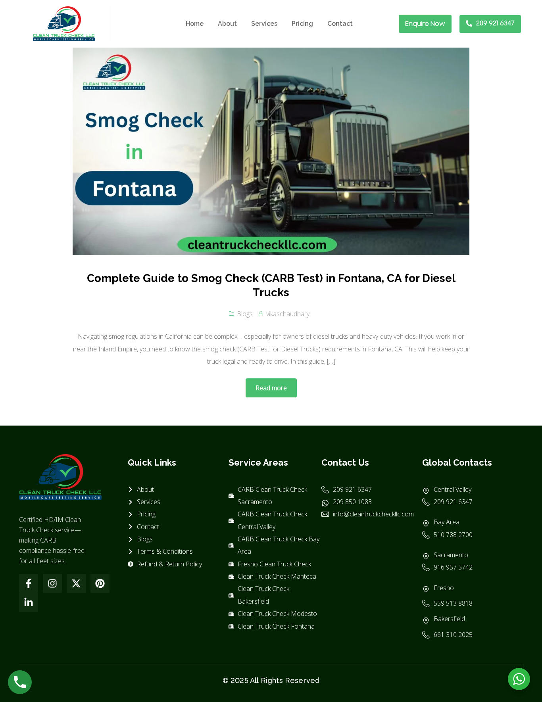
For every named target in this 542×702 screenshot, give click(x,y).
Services (264, 23)
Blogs (245, 313)
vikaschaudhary (287, 313)
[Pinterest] (100, 583)
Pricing (302, 23)
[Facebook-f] (28, 583)
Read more (271, 388)
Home (195, 23)
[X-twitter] (76, 583)
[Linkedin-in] (28, 602)
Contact (340, 23)
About (227, 23)
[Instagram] (52, 583)
